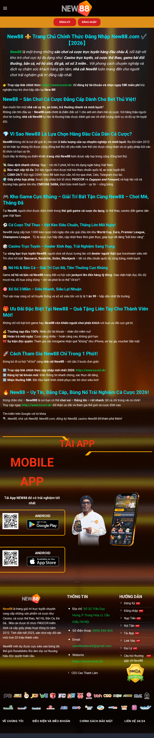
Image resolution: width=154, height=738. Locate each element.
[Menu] (5, 8)
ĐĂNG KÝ (64, 21)
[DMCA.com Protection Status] (135, 673)
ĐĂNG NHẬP (89, 21)
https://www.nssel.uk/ (57, 85)
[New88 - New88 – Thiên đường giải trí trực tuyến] (77, 8)
